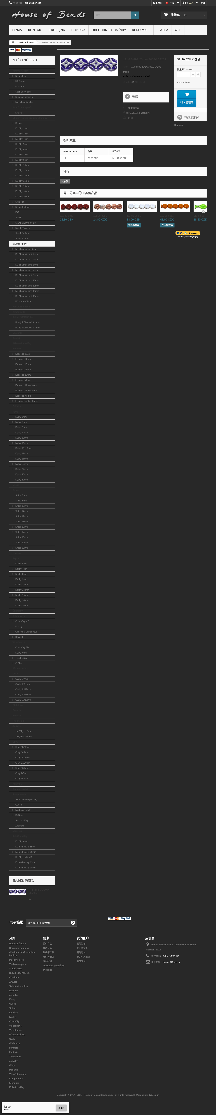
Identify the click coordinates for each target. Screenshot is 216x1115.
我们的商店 (48, 957)
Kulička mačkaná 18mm (27, 296)
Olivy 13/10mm (22, 763)
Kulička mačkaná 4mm (26, 254)
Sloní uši (17, 831)
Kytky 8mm (21, 427)
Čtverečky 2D (22, 647)
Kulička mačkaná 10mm (27, 280)
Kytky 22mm (21, 469)
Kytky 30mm (21, 479)
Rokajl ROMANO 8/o (22, 317)
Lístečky (16, 553)
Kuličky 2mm (21, 128)
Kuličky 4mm (21, 139)
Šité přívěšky (21, 820)
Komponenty (19, 794)
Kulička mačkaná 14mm (27, 291)
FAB (17, 212)
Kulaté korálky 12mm (25, 862)
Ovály (15, 673)
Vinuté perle (18, 312)
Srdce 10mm (21, 506)
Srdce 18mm (21, 537)
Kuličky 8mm (21, 160)
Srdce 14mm (21, 511)
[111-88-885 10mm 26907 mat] (75, 206)
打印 (130, 118)
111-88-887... (201, 215)
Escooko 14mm (23, 359)
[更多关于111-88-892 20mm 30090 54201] (17, 892)
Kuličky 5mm (21, 144)
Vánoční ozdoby (21, 789)
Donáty (18, 626)
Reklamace (141, 30)
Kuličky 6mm (21, 149)
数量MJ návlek (185, 69)
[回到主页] (13, 42)
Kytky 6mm (21, 417)
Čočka (18, 663)
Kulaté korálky (19, 836)
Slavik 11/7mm (22, 228)
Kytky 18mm (21, 458)
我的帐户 (83, 938)
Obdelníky (17, 705)
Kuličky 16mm (22, 186)
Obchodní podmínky (109, 30)
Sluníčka (19, 202)
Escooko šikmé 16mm (26, 390)
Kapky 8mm (21, 574)
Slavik (18, 217)
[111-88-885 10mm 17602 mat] (108, 206)
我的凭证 (81, 961)
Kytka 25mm (21, 474)
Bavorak (19, 637)
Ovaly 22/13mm (23, 694)
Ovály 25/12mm (23, 700)
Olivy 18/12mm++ (24, 747)
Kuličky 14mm (22, 175)
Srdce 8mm (21, 500)
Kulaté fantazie (22, 207)
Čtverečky (17, 611)
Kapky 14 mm (22, 590)
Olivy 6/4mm (21, 778)
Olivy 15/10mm (22, 757)
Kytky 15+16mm (23, 448)
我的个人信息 (83, 957)
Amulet (16, 338)
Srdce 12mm (21, 516)
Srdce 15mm (21, 521)
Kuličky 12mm (22, 170)
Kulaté (18, 123)
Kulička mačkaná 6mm (26, 264)
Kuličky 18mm (22, 191)
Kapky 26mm (21, 605)
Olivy (15, 742)
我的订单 (81, 943)
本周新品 (47, 948)
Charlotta (17, 333)
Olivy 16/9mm (22, 752)
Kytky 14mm (21, 443)
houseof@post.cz (171, 962)
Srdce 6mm (21, 495)
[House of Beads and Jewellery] (49, 13)
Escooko (17, 348)
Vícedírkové (18, 642)
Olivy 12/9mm (22, 768)
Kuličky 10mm (22, 165)
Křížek (18, 112)
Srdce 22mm (21, 542)
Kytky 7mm (21, 422)
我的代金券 (82, 948)
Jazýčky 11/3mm (23, 731)
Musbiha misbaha (24, 102)
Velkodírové (18, 616)
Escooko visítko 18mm (26, 401)
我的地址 (81, 952)
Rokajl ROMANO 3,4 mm (27, 327)
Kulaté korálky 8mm (25, 846)
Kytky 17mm (21, 453)
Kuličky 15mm (22, 181)
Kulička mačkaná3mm (26, 249)
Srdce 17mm (21, 532)
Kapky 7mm (21, 569)
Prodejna (57, 30)
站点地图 (47, 970)
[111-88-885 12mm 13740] (175, 206)
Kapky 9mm (21, 579)
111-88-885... (67, 215)
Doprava (78, 30)
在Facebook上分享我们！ (139, 113)
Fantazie (16, 710)
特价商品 (47, 943)
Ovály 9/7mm (22, 679)
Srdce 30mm (21, 548)
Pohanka (17, 784)
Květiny (19, 815)
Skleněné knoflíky (21, 343)
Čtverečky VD (22, 621)
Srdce (15, 490)
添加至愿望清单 (191, 117)
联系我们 (157, 3)
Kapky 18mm (21, 600)
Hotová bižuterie (21, 71)
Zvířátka (16, 406)
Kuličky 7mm (21, 154)
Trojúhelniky (21, 658)
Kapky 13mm (21, 584)
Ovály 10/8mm (22, 684)
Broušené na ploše (22, 107)
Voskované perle (21, 306)
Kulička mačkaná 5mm (26, 259)
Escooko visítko (23, 396)
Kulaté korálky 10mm (25, 852)
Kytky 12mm (21, 437)
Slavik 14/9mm (22, 233)
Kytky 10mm (21, 432)
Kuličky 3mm (21, 133)
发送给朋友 (133, 108)
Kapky (15, 558)
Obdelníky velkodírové (26, 631)
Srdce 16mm (21, 527)
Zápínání (19, 825)
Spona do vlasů (23, 91)
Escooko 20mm (23, 375)
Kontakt (35, 30)
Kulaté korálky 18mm (25, 867)
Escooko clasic (22, 354)
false (61, 1107)
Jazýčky (16, 726)
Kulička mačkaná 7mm (26, 270)
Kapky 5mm (21, 563)
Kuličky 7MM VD (23, 857)
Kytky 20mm (21, 464)
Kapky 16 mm (22, 595)
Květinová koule (23, 810)
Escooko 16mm (23, 364)
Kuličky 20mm (22, 196)
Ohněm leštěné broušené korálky (29, 118)
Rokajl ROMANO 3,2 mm (27, 322)
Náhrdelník (20, 76)
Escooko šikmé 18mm (26, 385)
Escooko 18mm (23, 369)
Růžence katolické (24, 97)
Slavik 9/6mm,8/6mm (25, 223)
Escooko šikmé (23, 380)
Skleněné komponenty (26, 799)
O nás (17, 30)
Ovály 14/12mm (23, 689)
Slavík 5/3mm (22, 238)
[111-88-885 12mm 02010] (142, 206)
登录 (203, 3)
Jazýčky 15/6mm (23, 736)
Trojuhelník (18, 721)
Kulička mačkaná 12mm (27, 285)
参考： (126, 67)
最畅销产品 (48, 952)
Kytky (15, 411)
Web (177, 30)
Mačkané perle (20, 244)
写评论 (134, 96)
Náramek (19, 86)
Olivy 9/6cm (21, 773)
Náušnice (19, 81)
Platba (162, 30)
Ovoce (15, 485)
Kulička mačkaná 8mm (26, 275)
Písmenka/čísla (23, 301)
